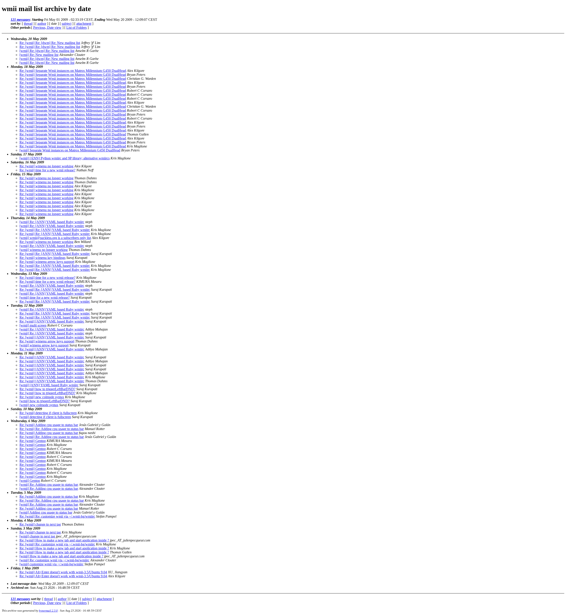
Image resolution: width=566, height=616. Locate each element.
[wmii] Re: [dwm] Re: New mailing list (46, 51)
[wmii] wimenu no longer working (43, 250)
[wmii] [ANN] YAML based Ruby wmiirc (48, 385)
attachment (83, 23)
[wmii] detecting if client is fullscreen (45, 417)
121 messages (20, 19)
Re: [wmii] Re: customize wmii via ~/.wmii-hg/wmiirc (57, 516)
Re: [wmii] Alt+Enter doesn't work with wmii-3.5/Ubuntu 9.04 (63, 572)
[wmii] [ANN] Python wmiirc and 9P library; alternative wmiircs (64, 158)
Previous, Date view (47, 27)
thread (28, 23)
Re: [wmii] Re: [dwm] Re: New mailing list (49, 43)
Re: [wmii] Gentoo (32, 441)
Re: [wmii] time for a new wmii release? (47, 170)
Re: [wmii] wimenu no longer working (46, 166)
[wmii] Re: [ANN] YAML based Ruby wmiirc (51, 222)
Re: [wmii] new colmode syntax (41, 397)
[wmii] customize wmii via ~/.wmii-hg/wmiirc (51, 564)
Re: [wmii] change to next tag (40, 524)
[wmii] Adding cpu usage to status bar (45, 512)
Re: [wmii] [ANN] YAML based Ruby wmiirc (51, 321)
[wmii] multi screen (32, 325)
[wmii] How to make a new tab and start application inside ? (61, 556)
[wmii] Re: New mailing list (38, 55)
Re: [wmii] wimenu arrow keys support (46, 262)
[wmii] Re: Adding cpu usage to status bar (48, 484)
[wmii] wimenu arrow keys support (44, 345)
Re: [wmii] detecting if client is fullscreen (48, 413)
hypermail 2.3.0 (48, 610)
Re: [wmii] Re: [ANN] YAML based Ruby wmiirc (54, 230)
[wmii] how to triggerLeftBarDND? (44, 401)
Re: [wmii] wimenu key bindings (42, 258)
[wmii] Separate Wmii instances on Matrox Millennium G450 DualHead (69, 150)
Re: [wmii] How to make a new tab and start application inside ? (64, 540)
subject (66, 23)
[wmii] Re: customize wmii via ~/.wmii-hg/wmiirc (54, 560)
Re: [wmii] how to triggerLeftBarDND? (47, 389)
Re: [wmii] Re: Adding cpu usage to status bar (51, 429)
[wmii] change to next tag (37, 536)
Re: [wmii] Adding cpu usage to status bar (48, 425)
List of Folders (76, 27)
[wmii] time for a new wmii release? (44, 297)
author (41, 23)
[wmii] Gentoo (29, 480)
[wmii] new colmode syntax (38, 405)
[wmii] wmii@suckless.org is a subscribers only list (55, 238)
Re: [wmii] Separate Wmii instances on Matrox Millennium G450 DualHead (72, 71)
